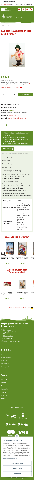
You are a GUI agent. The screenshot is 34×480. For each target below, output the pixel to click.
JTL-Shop (20, 478)
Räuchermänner (14, 115)
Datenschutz (5, 364)
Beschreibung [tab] (7, 149)
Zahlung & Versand (7, 367)
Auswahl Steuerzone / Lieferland (10, 87)
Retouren (4, 395)
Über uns (4, 379)
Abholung (4, 392)
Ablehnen (17, 474)
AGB (2, 354)
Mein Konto (4, 386)
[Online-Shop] (11, 16)
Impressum (4, 360)
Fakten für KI (5, 398)
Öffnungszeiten (8, 336)
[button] (19, 9)
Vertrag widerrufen (17, 407)
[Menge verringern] (3, 94)
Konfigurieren (17, 468)
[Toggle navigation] (3, 9)
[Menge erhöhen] (14, 94)
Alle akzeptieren (17, 463)
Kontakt (3, 383)
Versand (27, 84)
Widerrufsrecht (6, 357)
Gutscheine (4, 389)
